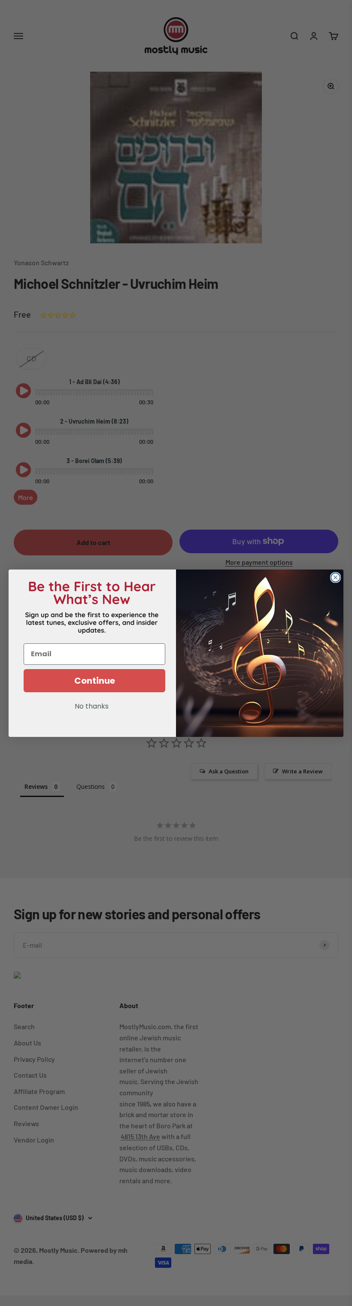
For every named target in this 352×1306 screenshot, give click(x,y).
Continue (94, 681)
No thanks (92, 706)
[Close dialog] (335, 577)
